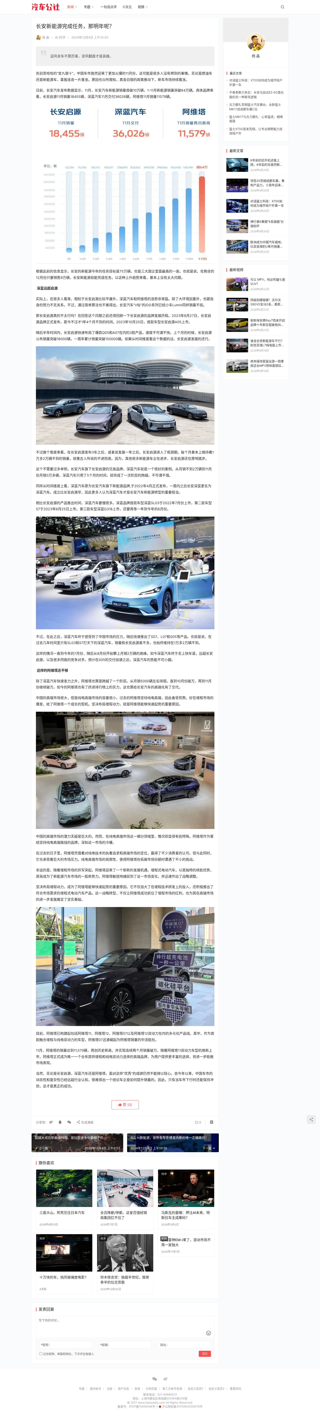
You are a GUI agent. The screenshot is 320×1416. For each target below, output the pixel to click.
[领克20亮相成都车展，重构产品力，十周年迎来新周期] (237, 180)
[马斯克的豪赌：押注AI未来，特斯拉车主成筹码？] (186, 1188)
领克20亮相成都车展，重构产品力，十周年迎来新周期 (267, 185)
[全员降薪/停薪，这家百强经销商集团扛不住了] (125, 1188)
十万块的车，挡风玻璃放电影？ (63, 1277)
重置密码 (235, 1388)
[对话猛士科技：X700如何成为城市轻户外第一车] (237, 201)
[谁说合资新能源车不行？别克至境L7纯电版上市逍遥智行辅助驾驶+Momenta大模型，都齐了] (237, 345)
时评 (62, 37)
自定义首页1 (195, 1388)
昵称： (46, 1345)
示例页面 (151, 1388)
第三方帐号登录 (172, 1388)
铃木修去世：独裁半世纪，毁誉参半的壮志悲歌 (124, 1279)
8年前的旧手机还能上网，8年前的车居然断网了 (266, 164)
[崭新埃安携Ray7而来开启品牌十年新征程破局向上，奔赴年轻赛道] (237, 325)
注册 (109, 1388)
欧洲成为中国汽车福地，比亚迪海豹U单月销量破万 (267, 246)
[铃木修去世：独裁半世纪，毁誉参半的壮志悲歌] (125, 1253)
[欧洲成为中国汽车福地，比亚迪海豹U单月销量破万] (237, 242)
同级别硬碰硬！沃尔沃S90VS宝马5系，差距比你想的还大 (266, 304)
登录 (137, 1388)
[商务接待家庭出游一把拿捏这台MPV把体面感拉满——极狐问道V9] (237, 366)
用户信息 (123, 1388)
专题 (87, 7)
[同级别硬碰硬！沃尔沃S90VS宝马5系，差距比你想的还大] (237, 304)
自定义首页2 (216, 1388)
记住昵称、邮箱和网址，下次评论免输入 (68, 1354)
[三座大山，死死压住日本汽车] (64, 1188)
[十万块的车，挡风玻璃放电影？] (64, 1253)
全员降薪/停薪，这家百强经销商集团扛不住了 (123, 1215)
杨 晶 (45, 37)
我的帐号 (95, 1388)
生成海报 (86, 1122)
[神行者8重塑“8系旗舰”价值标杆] (237, 221)
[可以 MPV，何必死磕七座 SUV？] (237, 284)
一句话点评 (108, 7)
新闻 (70, 7)
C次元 (127, 7)
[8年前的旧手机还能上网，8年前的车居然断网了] (237, 160)
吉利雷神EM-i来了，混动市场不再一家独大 (186, 1242)
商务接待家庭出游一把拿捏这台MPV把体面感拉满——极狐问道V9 (267, 365)
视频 (141, 7)
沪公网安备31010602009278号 (182, 1406)
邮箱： (105, 1345)
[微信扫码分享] (69, 1122)
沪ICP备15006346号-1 (144, 1406)
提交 (204, 1353)
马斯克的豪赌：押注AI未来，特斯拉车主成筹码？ (185, 1215)
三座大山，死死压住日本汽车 (62, 1212)
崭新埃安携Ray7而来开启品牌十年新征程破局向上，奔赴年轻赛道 (267, 324)
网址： (164, 1345)
